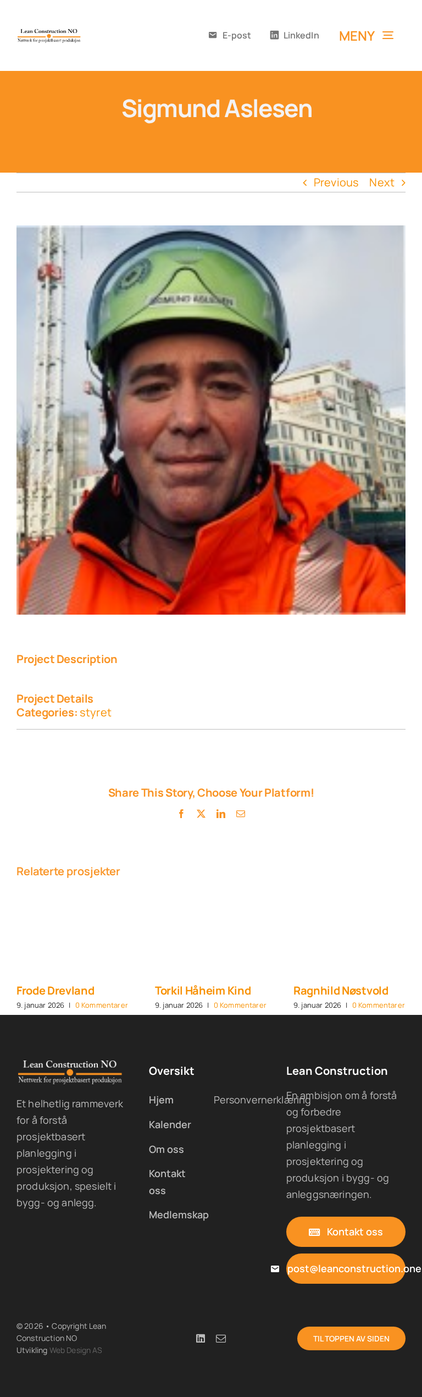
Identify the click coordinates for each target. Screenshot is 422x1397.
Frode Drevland (55, 990)
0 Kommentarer (101, 1005)
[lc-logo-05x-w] (70, 1064)
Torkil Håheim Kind (203, 990)
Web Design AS (76, 1350)
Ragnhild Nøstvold (340, 990)
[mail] (221, 1338)
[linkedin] (200, 1338)
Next (382, 182)
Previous (336, 182)
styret (96, 712)
